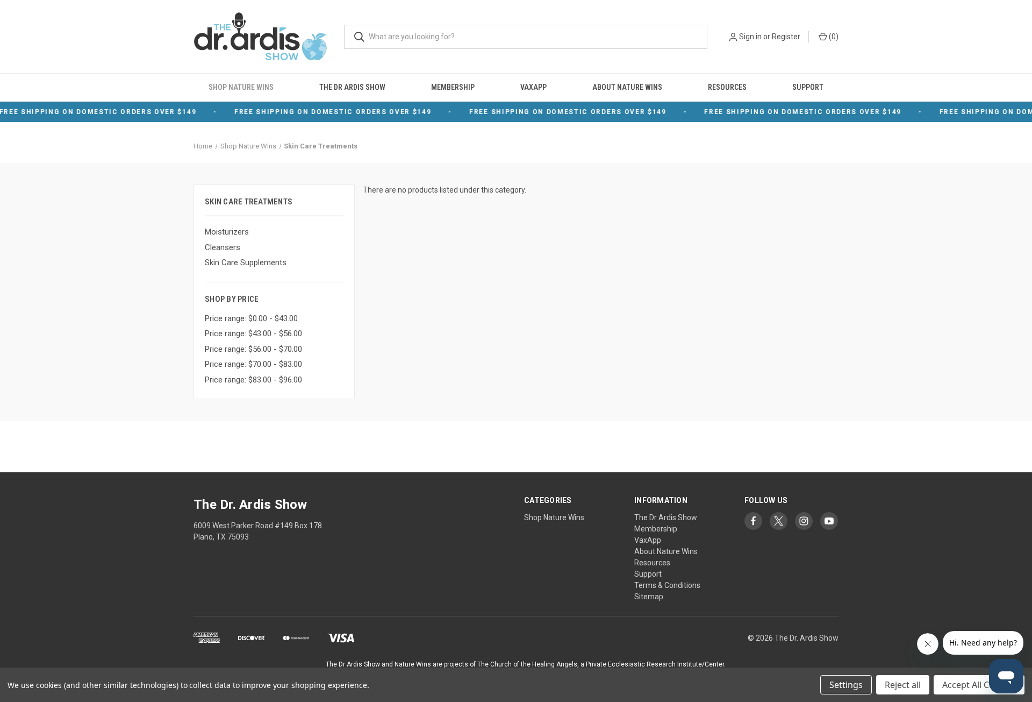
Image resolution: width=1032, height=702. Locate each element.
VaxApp (533, 87)
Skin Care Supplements (245, 262)
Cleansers (222, 247)
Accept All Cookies (979, 685)
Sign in (750, 36)
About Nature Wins (627, 87)
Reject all (903, 685)
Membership (453, 87)
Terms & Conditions (667, 585)
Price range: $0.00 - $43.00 (251, 318)
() (832, 36)
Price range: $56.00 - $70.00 (253, 349)
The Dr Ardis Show (352, 87)
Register (786, 36)
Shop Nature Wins (241, 87)
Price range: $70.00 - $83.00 (253, 364)
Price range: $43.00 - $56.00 (253, 333)
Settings (846, 685)
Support (807, 87)
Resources (727, 87)
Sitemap (648, 596)
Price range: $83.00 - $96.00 (253, 380)
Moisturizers (227, 232)
